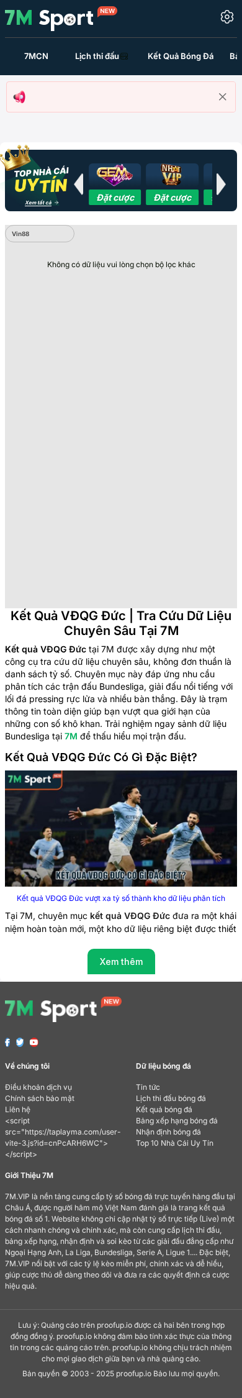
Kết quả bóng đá (164, 1109)
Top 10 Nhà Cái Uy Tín (174, 1143)
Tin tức (148, 1087)
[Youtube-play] (34, 1042)
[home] (61, 17)
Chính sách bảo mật (39, 1098)
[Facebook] (7, 1042)
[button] (78, 184)
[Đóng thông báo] (222, 97)
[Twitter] (20, 1042)
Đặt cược (115, 197)
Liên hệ (17, 1109)
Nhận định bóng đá (168, 1131)
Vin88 (20, 233)
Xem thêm (121, 961)
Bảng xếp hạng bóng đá (177, 1120)
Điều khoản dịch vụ (38, 1087)
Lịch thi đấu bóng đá (171, 1098)
